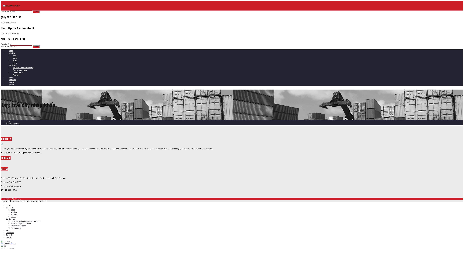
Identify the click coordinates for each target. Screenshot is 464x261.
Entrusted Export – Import (21, 223)
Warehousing (16, 228)
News (8, 230)
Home (8, 121)
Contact (9, 235)
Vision (13, 210)
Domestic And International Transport (25, 221)
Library (13, 216)
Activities (14, 214)
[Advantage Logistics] (11, 6)
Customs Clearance (18, 226)
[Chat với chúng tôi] (6, 243)
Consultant (10, 233)
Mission (14, 212)
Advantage (16, 199)
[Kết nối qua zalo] (13, 243)
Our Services (11, 219)
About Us (9, 207)
